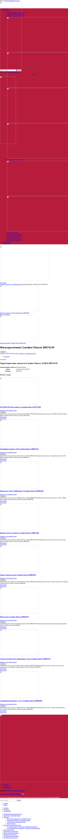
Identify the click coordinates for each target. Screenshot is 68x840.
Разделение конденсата (14, 240)
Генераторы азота (12, 232)
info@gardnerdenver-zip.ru (12, 0)
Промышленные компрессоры (16, 12)
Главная (2, 284)
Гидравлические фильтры (14, 239)
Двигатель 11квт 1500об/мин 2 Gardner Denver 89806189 (21, 491)
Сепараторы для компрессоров (16, 822)
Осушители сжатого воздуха (15, 159)
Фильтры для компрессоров (15, 16)
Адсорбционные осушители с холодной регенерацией (23, 828)
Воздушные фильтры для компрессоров (19, 819)
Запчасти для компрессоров (15, 14)
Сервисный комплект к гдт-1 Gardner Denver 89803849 (21, 701)
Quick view (3, 418)
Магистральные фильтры (14, 235)
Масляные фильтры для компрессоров (18, 820)
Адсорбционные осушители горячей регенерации (22, 826)
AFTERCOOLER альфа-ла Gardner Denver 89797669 (20, 407)
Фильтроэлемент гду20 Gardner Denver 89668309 (14, 313)
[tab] (36, 356)
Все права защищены (11, 794)
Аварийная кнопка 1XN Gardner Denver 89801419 (19, 449)
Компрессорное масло (13, 237)
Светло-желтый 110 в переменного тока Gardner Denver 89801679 (25, 659)
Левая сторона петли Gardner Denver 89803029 (18, 575)
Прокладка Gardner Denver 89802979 (14, 617)
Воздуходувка (11, 823)
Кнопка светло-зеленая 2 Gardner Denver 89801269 (19, 533)
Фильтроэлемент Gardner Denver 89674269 (13, 343)
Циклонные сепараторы (14, 234)
